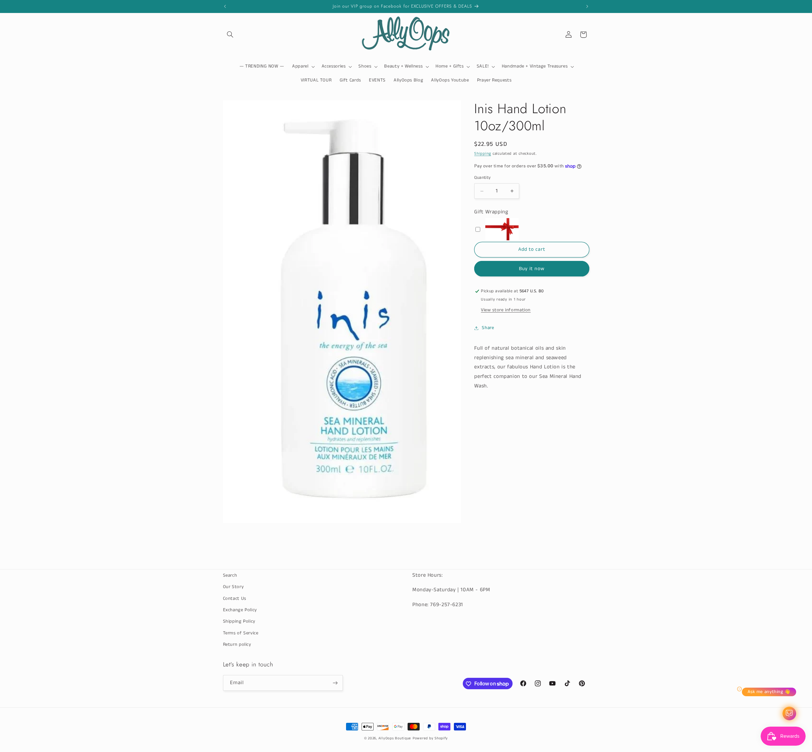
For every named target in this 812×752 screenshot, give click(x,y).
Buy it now (532, 268)
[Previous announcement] (225, 6)
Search (230, 575)
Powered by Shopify (430, 738)
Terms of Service (241, 633)
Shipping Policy (239, 622)
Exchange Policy (240, 610)
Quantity (482, 178)
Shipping (482, 153)
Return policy (237, 644)
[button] (230, 34)
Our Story (233, 587)
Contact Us (234, 598)
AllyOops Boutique (394, 738)
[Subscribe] (335, 683)
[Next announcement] (587, 6)
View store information (506, 310)
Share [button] (488, 328)
